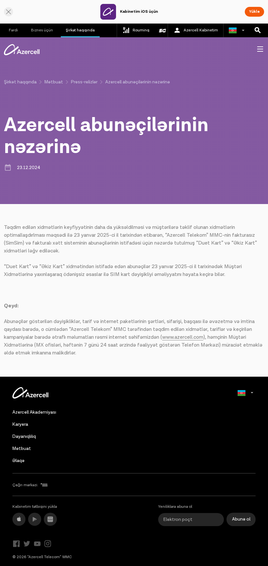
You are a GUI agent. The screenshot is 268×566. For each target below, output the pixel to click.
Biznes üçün (42, 30)
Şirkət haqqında (80, 30)
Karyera (20, 424)
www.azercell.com (182, 337)
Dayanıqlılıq (24, 436)
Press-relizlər (84, 82)
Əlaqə (18, 461)
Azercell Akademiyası (34, 412)
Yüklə (254, 11)
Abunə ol (241, 519)
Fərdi (13, 30)
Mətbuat (53, 82)
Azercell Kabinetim (201, 30)
